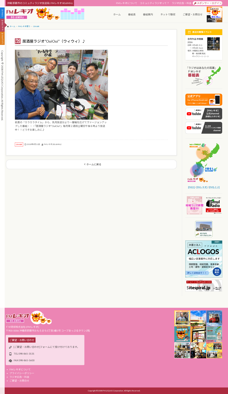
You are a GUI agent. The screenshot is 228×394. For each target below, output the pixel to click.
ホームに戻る (93, 164)
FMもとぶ (2, 39)
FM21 (2, 14)
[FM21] (191, 187)
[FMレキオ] (202, 187)
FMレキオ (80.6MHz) (52, 144)
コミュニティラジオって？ (154, 3)
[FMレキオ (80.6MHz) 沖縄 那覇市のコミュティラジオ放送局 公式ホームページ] (33, 14)
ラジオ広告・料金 (182, 3)
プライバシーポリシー (21, 373)
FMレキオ (2, 26)
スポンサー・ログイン (209, 3)
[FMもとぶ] (214, 187)
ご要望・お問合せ (19, 380)
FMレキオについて (126, 3)
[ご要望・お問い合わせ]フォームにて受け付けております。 (46, 346)
